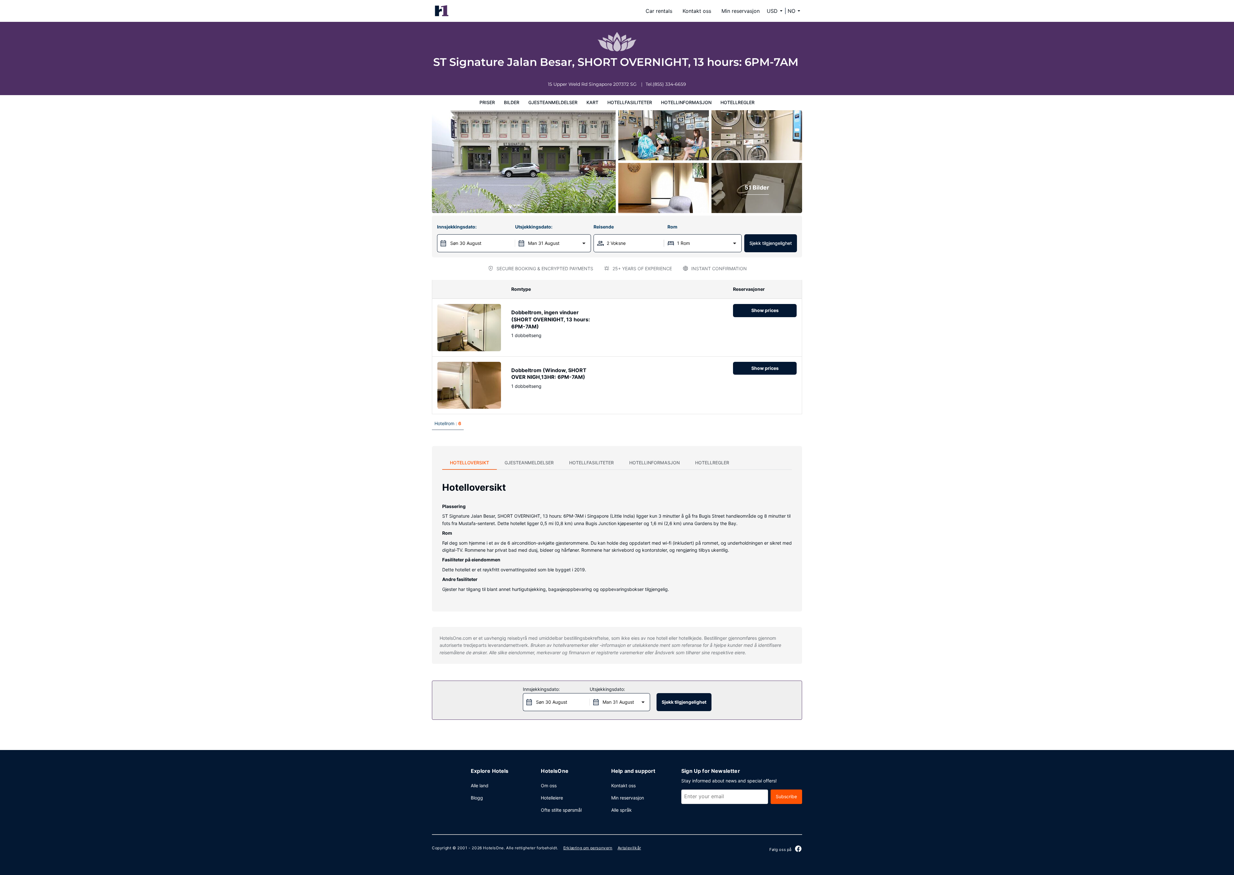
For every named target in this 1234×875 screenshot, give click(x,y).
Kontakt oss (697, 11)
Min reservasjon (740, 11)
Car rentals (659, 11)
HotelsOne (493, 847)
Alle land (479, 785)
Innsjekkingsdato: (457, 226)
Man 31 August (543, 243)
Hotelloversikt (469, 462)
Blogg (477, 797)
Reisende (604, 226)
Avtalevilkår (629, 847)
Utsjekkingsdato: (533, 226)
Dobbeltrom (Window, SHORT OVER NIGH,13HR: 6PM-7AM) (548, 373)
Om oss (549, 785)
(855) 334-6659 (669, 84)
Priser (487, 102)
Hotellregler (737, 102)
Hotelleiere (552, 797)
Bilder (511, 102)
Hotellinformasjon (686, 102)
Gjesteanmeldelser (552, 102)
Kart (592, 102)
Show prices (765, 310)
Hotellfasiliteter (629, 102)
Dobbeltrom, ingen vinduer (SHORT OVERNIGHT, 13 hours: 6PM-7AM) (550, 319)
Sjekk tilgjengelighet (770, 243)
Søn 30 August (465, 243)
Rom (672, 226)
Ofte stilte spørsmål (561, 810)
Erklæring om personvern (588, 847)
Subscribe (786, 796)
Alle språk (621, 810)
